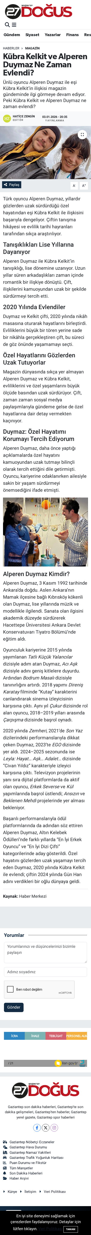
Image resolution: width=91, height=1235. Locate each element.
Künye (12, 1192)
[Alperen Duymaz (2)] (45, 531)
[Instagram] (54, 1128)
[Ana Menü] (14, 25)
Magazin (32, 48)
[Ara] (7, 25)
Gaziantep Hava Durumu (28, 1147)
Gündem (12, 35)
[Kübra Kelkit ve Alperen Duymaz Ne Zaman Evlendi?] (45, 152)
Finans (72, 35)
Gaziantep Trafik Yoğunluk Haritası (36, 1158)
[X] (45, 1128)
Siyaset (32, 35)
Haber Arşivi (19, 1178)
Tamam (70, 1229)
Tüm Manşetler (21, 1168)
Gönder (13, 1007)
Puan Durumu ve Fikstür (28, 1163)
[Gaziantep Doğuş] (38, 11)
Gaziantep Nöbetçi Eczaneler (32, 1142)
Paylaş (14, 185)
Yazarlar (53, 35)
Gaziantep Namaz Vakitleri (30, 1152)
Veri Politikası (55, 1192)
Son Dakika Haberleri (26, 1173)
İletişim (30, 1192)
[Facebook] (37, 1128)
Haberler (11, 48)
